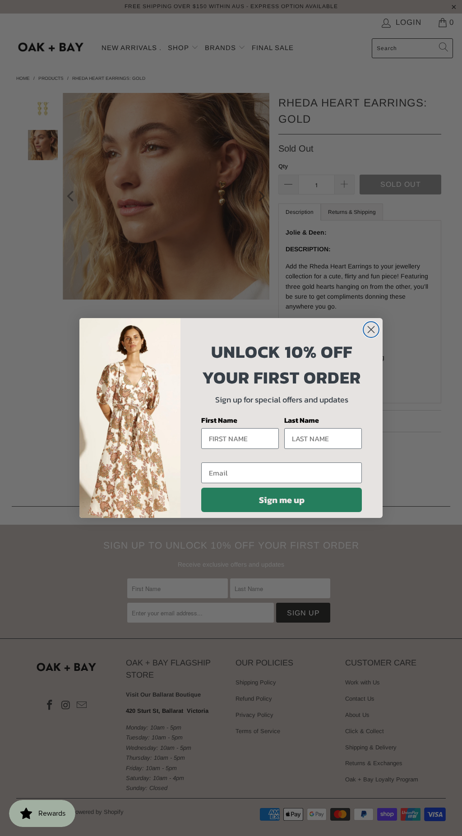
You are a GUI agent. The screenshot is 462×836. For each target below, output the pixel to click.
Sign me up (282, 500)
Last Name (301, 420)
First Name (219, 420)
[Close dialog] (371, 329)
